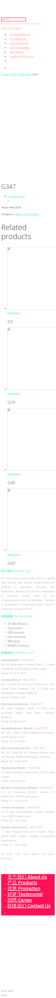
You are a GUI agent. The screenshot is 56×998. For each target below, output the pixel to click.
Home (4, 74)
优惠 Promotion (19, 43)
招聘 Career (17, 52)
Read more (13, 312)
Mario (28, 74)
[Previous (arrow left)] (2, 995)
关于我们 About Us (20, 35)
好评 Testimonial (20, 48)
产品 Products (18, 39)
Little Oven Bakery (11, 28)
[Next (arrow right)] (5, 995)
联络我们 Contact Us (21, 56)
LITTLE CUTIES (17, 74)
